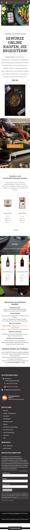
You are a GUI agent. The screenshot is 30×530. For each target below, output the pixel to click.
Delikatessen (8, 329)
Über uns (15, 80)
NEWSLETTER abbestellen (8, 500)
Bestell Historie (7, 448)
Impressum (6, 435)
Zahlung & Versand (8, 421)
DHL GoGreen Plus (8, 430)
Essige (12, 327)
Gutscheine (6, 416)
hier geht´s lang (14, 146)
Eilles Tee (19, 326)
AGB (4, 438)
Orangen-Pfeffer (8, 213)
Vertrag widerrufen (15, 528)
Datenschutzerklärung (8, 432)
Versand (8, 222)
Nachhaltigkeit (7, 419)
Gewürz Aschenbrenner (15, 513)
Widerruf (5, 424)
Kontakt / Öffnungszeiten (9, 413)
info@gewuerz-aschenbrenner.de (12, 390)
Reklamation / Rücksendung (10, 427)
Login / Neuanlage (8, 445)
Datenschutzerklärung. (23, 497)
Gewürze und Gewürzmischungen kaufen (15, 177)
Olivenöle (24, 326)
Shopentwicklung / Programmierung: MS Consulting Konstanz (15, 519)
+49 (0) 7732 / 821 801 (12, 383)
